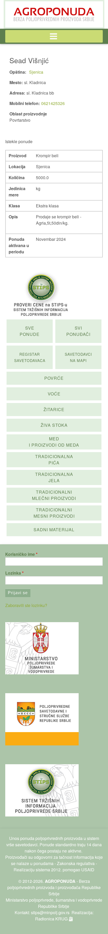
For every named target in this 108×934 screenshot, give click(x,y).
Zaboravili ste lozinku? (26, 605)
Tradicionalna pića (54, 459)
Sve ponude (30, 331)
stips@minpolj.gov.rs (50, 912)
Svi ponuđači (78, 331)
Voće (54, 394)
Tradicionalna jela (54, 477)
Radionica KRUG (51, 919)
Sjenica (36, 72)
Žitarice (54, 409)
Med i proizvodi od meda (54, 442)
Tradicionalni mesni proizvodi (54, 513)
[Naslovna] (54, 14)
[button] (54, 36)
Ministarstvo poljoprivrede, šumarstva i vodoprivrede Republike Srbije (54, 903)
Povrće (54, 378)
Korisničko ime (20, 554)
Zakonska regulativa (76, 863)
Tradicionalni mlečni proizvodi (54, 495)
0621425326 (53, 103)
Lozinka (13, 573)
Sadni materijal (54, 530)
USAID (87, 870)
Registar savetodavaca (29, 357)
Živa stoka (54, 425)
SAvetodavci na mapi (78, 357)
